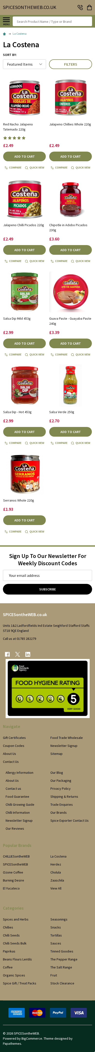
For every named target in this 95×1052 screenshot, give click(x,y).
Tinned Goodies (61, 951)
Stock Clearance (62, 983)
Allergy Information (19, 772)
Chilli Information (18, 812)
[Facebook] (7, 654)
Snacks (55, 927)
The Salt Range (61, 967)
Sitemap (56, 753)
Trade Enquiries (61, 804)
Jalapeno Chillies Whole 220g (70, 124)
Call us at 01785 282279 (19, 638)
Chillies (8, 927)
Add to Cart (24, 156)
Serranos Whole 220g (18, 500)
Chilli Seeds (11, 935)
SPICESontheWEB (15, 864)
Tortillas (56, 935)
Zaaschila (57, 880)
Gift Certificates (14, 737)
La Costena (58, 856)
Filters (70, 64)
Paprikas (9, 951)
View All (55, 888)
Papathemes (12, 1043)
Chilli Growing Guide (20, 804)
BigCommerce (31, 1038)
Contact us (13, 788)
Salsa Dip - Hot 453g (17, 412)
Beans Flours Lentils (17, 959)
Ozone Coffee (13, 872)
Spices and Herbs (15, 919)
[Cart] (90, 7)
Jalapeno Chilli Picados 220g (23, 225)
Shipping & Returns (64, 796)
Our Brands (58, 812)
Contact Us (11, 761)
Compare (15, 167)
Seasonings (58, 919)
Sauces (55, 943)
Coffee (8, 967)
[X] (17, 654)
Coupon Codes (13, 745)
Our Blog (56, 772)
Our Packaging (60, 780)
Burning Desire (13, 880)
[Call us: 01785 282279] (80, 7)
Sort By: (10, 55)
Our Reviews (15, 828)
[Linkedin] (27, 654)
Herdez (55, 864)
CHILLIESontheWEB (16, 856)
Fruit (53, 975)
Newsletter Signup (63, 745)
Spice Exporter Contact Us (69, 820)
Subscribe (47, 589)
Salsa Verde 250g (61, 412)
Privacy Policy (60, 788)
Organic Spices (14, 975)
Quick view (36, 167)
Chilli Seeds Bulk (15, 943)
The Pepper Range (63, 959)
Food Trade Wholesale (66, 737)
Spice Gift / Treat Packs (19, 983)
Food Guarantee (17, 796)
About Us (9, 753)
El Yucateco (11, 888)
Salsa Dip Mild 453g (17, 318)
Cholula (55, 872)
